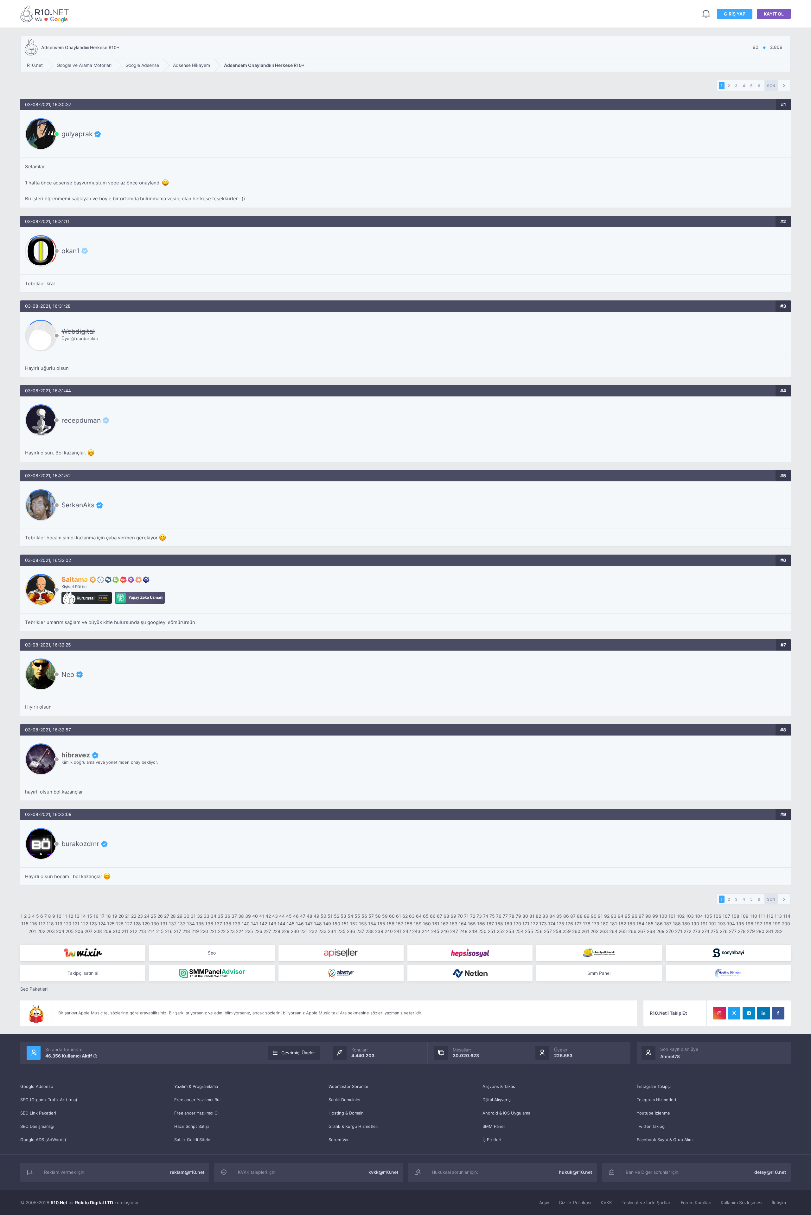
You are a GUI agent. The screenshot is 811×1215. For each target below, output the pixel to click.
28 (173, 916)
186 (659, 923)
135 (200, 923)
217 (177, 931)
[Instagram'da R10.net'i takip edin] (719, 1013)
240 (389, 931)
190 (695, 923)
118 (50, 923)
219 (195, 931)
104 (699, 916)
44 (282, 916)
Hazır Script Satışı (191, 1126)
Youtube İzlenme (653, 1112)
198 (767, 923)
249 (473, 931)
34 (213, 916)
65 (426, 916)
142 (263, 923)
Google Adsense (36, 1086)
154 (372, 923)
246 (445, 931)
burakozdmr (80, 844)
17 (102, 916)
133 (182, 923)
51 (330, 916)
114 (786, 916)
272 (687, 931)
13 (77, 916)
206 (79, 931)
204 (60, 931)
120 (67, 923)
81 (531, 916)
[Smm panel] (211, 973)
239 (379, 931)
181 (613, 923)
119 (58, 923)
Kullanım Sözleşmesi (741, 1202)
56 (364, 916)
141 (254, 923)
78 (511, 916)
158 (408, 923)
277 (733, 931)
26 (160, 916)
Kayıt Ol (774, 13)
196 (749, 923)
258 (557, 931)
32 (199, 916)
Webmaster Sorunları (349, 1086)
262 (594, 931)
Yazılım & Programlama (196, 1086)
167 (490, 923)
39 (248, 916)
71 (466, 916)
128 (137, 923)
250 (482, 931)
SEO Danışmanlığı (37, 1126)
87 (573, 916)
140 (246, 923)
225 (249, 931)
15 (89, 916)
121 (76, 923)
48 (309, 916)
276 (724, 931)
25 (153, 916)
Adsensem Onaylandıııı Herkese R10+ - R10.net (45, 13)
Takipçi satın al (82, 973)
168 (499, 923)
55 (357, 916)
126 (120, 923)
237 (360, 931)
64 (419, 916)
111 (761, 916)
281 (769, 931)
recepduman (81, 420)
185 (650, 923)
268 (651, 931)
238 (370, 931)
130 (155, 923)
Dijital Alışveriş (496, 1099)
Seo (212, 952)
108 (735, 916)
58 (378, 916)
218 (186, 931)
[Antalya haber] (598, 953)
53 (343, 916)
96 (634, 916)
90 (594, 916)
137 (218, 923)
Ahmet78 (670, 1056)
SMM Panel (493, 1126)
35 (220, 916)
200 (786, 923)
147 (309, 923)
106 (717, 916)
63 (412, 916)
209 (107, 931)
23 (140, 916)
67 (439, 916)
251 (491, 931)
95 (627, 916)
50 (323, 916)
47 (302, 916)
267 (642, 931)
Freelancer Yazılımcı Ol (196, 1112)
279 (751, 931)
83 (545, 916)
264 (613, 931)
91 (600, 916)
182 (622, 923)
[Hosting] (341, 973)
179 (595, 923)
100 (663, 916)
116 (33, 923)
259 (567, 931)
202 (41, 931)
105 (708, 916)
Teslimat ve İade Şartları (646, 1202)
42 (268, 916)
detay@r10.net (770, 1172)
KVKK (606, 1202)
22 (133, 916)
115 (25, 923)
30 (186, 916)
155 (381, 923)
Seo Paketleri (34, 989)
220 (204, 931)
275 (714, 931)
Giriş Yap (734, 13)
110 (753, 916)
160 (427, 923)
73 (479, 916)
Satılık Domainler (345, 1099)
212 (133, 931)
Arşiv (544, 1202)
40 (255, 916)
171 (525, 923)
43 (275, 916)
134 (191, 923)
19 (114, 916)
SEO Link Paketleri (38, 1112)
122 (84, 923)
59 (385, 916)
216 (169, 931)
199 (777, 923)
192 (713, 923)
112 (769, 916)
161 (435, 923)
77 (505, 916)
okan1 (70, 250)
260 (576, 931)
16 (96, 916)
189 (686, 923)
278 (742, 931)
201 (32, 931)
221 (213, 931)
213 (142, 931)
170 (517, 923)
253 (510, 931)
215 (160, 931)
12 (70, 916)
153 (363, 923)
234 (332, 931)
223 (231, 931)
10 (58, 916)
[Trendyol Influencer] (82, 953)
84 (552, 916)
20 (121, 916)
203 (51, 931)
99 (655, 916)
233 (322, 931)
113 (778, 916)
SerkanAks (77, 505)
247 (454, 931)
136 (209, 923)
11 (65, 916)
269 (660, 931)
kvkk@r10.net (383, 1172)
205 (70, 931)
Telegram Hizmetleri (656, 1099)
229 (286, 931)
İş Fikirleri (491, 1139)
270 (670, 931)
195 (740, 923)
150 (336, 923)
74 (485, 916)
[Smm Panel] (341, 953)
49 (316, 916)
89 (587, 916)
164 (463, 923)
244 (426, 931)
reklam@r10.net (187, 1172)
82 (538, 916)
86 (566, 916)
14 (83, 916)
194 (731, 923)
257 (548, 931)
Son (771, 85)
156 (390, 923)
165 (472, 923)
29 (179, 916)
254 (519, 931)
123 (93, 923)
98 (648, 916)
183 (631, 923)
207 (89, 931)
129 (146, 923)
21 (127, 916)
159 (418, 923)
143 (272, 923)
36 (227, 916)
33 (206, 916)
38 (241, 916)
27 (166, 916)
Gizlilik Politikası (575, 1202)
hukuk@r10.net (575, 1172)
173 (543, 923)
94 (620, 916)
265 (623, 931)
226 (258, 931)
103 (690, 916)
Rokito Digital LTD (94, 1202)
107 (726, 916)
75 (492, 916)
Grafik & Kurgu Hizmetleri (353, 1126)
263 (604, 931)
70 (460, 916)
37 (234, 916)
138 (227, 923)
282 (778, 931)
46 (296, 916)
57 (371, 916)
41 (261, 916)
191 (704, 923)
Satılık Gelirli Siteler (193, 1139)
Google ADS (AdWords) (43, 1139)
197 (758, 923)
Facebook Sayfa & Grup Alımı (665, 1139)
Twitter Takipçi (651, 1126)
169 (508, 923)
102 (681, 916)
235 (341, 931)
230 (295, 931)
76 (498, 916)
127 (128, 923)
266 (632, 931)
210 (116, 931)
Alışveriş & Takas (498, 1086)
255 (529, 931)
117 (41, 923)
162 (444, 923)
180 (605, 923)
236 (351, 931)
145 (291, 923)
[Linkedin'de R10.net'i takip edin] (763, 1013)
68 (446, 916)
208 (98, 931)
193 (722, 923)
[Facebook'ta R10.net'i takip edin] (778, 1013)
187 (668, 923)
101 (672, 916)
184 (640, 923)
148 (318, 923)
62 (405, 916)
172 (534, 923)
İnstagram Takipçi (654, 1086)
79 (518, 916)
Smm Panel (598, 973)
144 (281, 923)
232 (313, 931)
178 (587, 923)
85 (559, 916)
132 (172, 923)
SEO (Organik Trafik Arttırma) (48, 1099)
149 (327, 923)
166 (481, 923)
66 (433, 916)
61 (398, 916)
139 (236, 923)
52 (336, 916)
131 (164, 923)
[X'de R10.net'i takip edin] (734, 1013)
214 (151, 931)
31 (193, 916)
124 (102, 923)
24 (147, 916)
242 (407, 931)
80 (525, 916)
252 (501, 931)
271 (678, 931)
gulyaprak (77, 134)
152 (354, 923)
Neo (67, 674)
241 (398, 931)
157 (399, 923)
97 (641, 916)
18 (108, 916)
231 (304, 931)
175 (560, 923)
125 (111, 923)
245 (435, 931)
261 (585, 931)
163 (453, 923)
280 (760, 931)
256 (538, 931)
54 (350, 916)
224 (240, 931)
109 (745, 916)
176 (569, 923)
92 (607, 916)
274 (705, 931)
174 (551, 923)
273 (696, 931)
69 (453, 916)
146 (300, 923)
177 (578, 923)
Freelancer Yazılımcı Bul (197, 1099)
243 (416, 931)
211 (125, 931)
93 (613, 916)
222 (222, 931)
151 (345, 923)
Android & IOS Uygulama (506, 1112)
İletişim (779, 1202)
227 (267, 931)
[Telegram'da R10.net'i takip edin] (749, 1013)
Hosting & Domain (346, 1112)
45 (289, 916)
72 (472, 916)
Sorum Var (339, 1139)
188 (677, 923)
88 (580, 916)
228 (276, 931)
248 (463, 931)
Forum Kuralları (696, 1202)
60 (392, 916)
